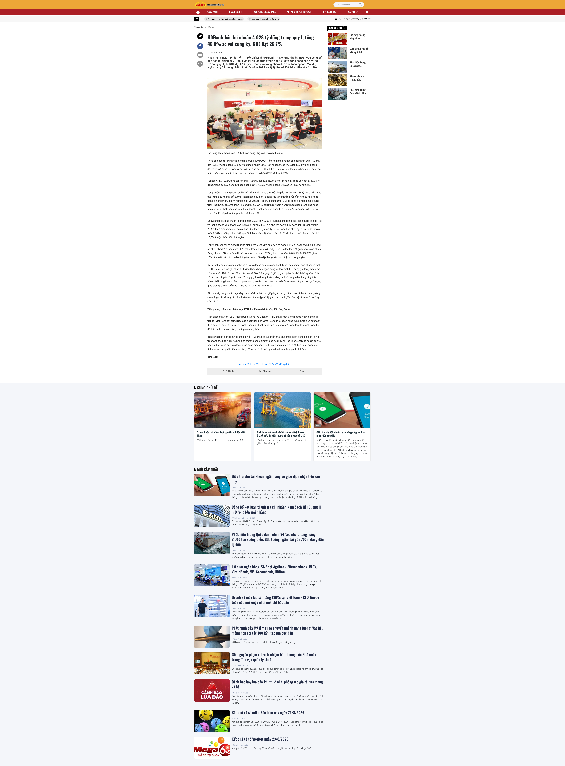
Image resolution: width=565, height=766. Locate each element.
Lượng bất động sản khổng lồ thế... (359, 50)
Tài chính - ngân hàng (265, 12)
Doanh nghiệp (236, 12)
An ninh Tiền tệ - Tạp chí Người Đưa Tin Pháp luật (264, 364)
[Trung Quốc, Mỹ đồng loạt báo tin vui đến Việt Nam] (222, 410)
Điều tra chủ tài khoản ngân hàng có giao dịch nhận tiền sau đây (340, 434)
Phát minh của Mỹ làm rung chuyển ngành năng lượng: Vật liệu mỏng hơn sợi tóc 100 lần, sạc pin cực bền (277, 631)
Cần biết (235, 693)
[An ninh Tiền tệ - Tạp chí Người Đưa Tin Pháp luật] (209, 4)
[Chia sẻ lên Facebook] (200, 46)
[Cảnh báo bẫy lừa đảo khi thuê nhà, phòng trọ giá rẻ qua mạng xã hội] (212, 690)
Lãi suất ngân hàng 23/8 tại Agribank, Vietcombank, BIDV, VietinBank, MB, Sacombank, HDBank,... (274, 569)
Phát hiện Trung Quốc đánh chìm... (359, 91)
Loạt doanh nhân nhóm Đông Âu (252, 19)
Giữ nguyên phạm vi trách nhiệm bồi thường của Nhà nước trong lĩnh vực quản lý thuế (274, 657)
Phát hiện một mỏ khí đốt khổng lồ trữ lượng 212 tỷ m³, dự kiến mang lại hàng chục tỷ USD (281, 434)
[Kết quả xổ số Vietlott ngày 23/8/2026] (212, 748)
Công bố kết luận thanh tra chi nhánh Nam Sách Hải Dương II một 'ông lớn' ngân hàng (276, 510)
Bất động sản (329, 12)
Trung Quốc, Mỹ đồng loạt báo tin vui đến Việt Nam (221, 434)
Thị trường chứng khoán (299, 12)
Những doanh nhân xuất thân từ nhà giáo (212, 19)
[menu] (367, 12)
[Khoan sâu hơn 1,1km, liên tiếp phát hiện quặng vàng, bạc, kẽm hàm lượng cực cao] (337, 80)
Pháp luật (353, 12)
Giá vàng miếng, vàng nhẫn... (357, 36)
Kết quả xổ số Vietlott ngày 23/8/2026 (260, 739)
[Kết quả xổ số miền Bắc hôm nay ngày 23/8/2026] (212, 721)
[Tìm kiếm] (360, 4)
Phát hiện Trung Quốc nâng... (358, 64)
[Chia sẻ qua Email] (200, 55)
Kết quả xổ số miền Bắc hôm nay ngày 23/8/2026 (268, 712)
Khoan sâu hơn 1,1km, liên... (357, 77)
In (302, 371)
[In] (200, 64)
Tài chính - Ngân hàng (240, 518)
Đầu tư (199, 425)
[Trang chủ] (198, 12)
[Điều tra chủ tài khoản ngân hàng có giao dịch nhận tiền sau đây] (342, 410)
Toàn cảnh (212, 12)
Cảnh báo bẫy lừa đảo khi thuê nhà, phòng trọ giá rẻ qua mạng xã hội (277, 684)
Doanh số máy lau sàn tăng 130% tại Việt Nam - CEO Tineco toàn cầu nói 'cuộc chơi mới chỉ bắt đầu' (275, 600)
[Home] (200, 36)
